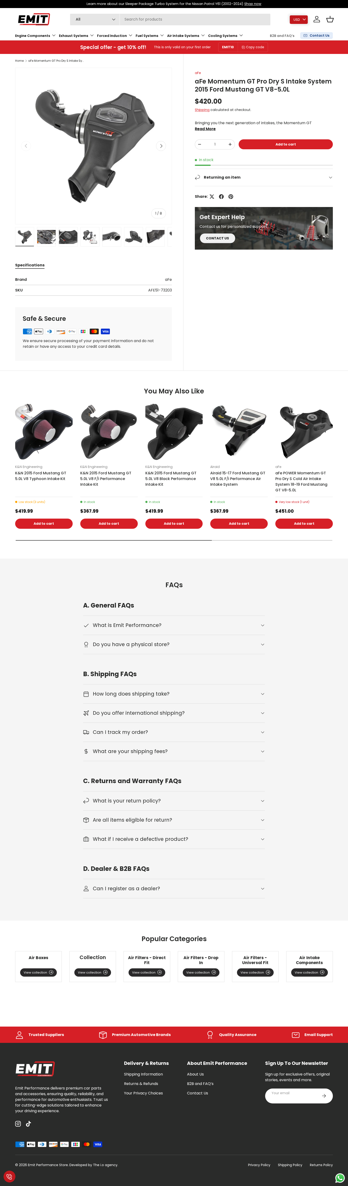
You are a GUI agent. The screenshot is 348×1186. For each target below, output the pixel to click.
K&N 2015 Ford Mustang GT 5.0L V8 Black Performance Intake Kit (170, 478)
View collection (35, 972)
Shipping (202, 110)
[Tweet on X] (212, 196)
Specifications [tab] (30, 265)
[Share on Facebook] (221, 196)
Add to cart (286, 144)
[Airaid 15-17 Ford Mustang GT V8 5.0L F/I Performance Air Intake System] (239, 432)
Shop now (252, 3)
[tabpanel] (93, 286)
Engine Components (32, 35)
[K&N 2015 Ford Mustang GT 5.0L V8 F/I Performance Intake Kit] (109, 432)
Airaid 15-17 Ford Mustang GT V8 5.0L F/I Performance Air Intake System (237, 478)
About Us (195, 1074)
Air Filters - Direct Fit (147, 960)
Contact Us (197, 1093)
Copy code (255, 47)
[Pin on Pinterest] (231, 196)
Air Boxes (38, 958)
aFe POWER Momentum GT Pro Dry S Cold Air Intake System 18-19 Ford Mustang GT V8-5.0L (301, 481)
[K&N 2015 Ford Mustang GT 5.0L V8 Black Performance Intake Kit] (174, 432)
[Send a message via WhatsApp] (340, 1178)
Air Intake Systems (183, 35)
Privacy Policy (259, 1165)
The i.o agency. (105, 1165)
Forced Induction (112, 35)
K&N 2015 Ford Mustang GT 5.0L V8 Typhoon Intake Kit (40, 475)
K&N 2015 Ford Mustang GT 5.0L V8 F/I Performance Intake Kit (105, 478)
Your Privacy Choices (143, 1093)
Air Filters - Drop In (201, 960)
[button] (330, 19)
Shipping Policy (290, 1165)
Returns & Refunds (141, 1083)
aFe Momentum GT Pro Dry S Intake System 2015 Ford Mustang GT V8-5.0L (56, 60)
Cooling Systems (222, 35)
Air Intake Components (309, 960)
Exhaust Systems (73, 35)
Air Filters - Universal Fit (255, 960)
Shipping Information (143, 1074)
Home (19, 60)
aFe (198, 73)
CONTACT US (217, 238)
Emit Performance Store (48, 1165)
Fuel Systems (147, 35)
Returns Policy (321, 1165)
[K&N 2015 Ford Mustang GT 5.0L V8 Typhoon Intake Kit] (44, 432)
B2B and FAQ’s (282, 35)
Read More (205, 129)
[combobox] (170, 19)
